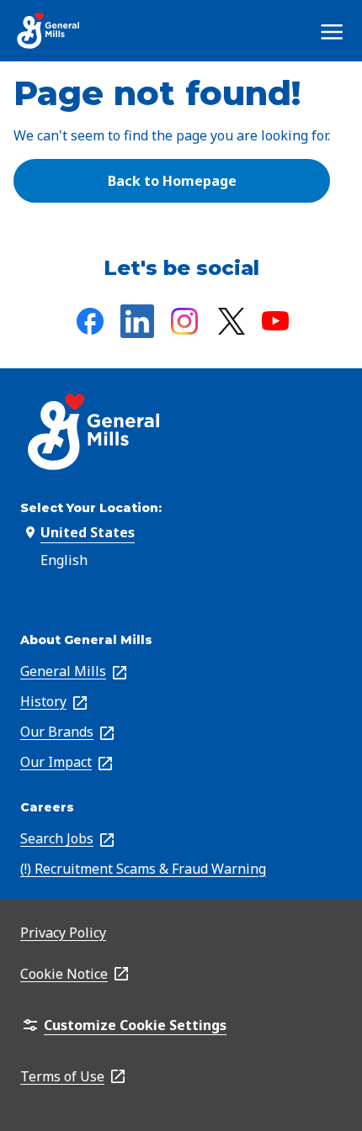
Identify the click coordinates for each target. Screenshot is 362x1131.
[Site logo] (48, 30)
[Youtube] (275, 321)
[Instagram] (184, 321)
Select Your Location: (91, 507)
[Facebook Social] (90, 321)
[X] (231, 321)
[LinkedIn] (137, 321)
